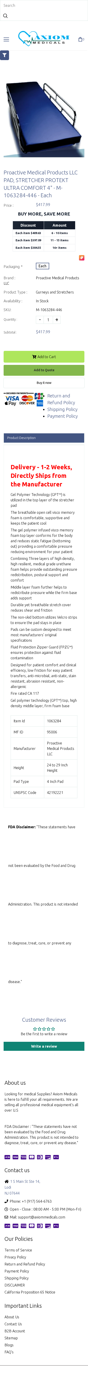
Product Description (21, 438)
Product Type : (15, 292)
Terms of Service (18, 1250)
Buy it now (44, 383)
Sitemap (11, 1338)
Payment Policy (62, 416)
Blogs (9, 1345)
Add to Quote (44, 370)
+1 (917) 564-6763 (37, 1201)
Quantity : (10, 319)
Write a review (44, 1046)
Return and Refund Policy (25, 1264)
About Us (12, 1317)
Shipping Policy (62, 409)
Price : (9, 205)
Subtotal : (10, 332)
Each (42, 266)
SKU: (7, 310)
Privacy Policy (15, 1257)
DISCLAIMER (15, 1285)
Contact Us (13, 1324)
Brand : (9, 278)
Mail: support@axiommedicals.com (37, 1217)
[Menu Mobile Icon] (6, 39)
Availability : (13, 301)
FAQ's (9, 1352)
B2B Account (15, 1331)
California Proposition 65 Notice (30, 1292)
